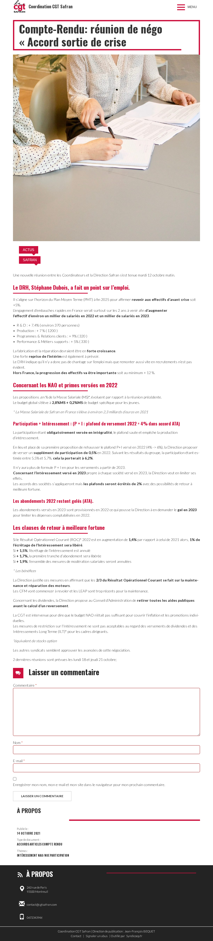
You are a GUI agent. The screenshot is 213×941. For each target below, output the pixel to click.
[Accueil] (19, 6)
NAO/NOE (43, 855)
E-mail (19, 761)
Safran (30, 260)
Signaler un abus (97, 936)
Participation (59, 855)
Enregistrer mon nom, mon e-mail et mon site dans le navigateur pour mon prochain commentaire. (89, 784)
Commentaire (25, 685)
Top (200, 928)
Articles (36, 844)
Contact (76, 936)
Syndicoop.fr (134, 936)
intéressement (27, 855)
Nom (18, 742)
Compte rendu (52, 844)
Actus (28, 250)
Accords (23, 844)
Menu (192, 7)
